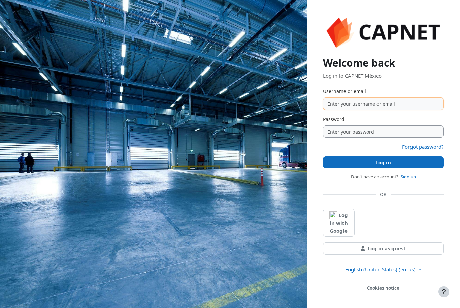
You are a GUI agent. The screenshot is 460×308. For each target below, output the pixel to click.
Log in (383, 162)
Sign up (408, 177)
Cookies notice (383, 288)
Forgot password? (423, 146)
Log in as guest (387, 248)
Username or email (344, 91)
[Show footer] (443, 291)
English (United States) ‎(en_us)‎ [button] (381, 269)
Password (333, 119)
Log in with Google (339, 223)
